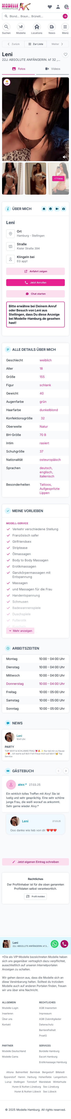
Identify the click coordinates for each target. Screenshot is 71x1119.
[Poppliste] (49, 6)
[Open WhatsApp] (54, 944)
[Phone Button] (64, 944)
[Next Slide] (66, 771)
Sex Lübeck (50, 1091)
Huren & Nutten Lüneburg (26, 1086)
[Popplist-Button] (65, 54)
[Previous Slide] (58, 771)
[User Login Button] (58, 6)
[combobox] (35, 16)
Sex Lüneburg (51, 1086)
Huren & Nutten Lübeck (27, 1091)
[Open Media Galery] (35, 119)
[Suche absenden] (65, 16)
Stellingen (38, 235)
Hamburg (23, 235)
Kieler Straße (25, 248)
